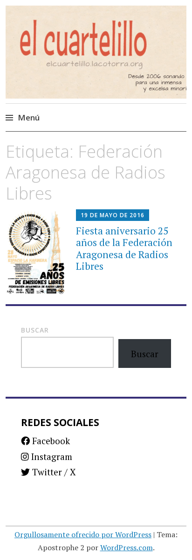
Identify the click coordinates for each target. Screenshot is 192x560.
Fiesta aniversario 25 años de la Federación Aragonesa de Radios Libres (124, 248)
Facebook (50, 441)
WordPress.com (126, 547)
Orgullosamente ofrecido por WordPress (82, 534)
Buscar (35, 330)
